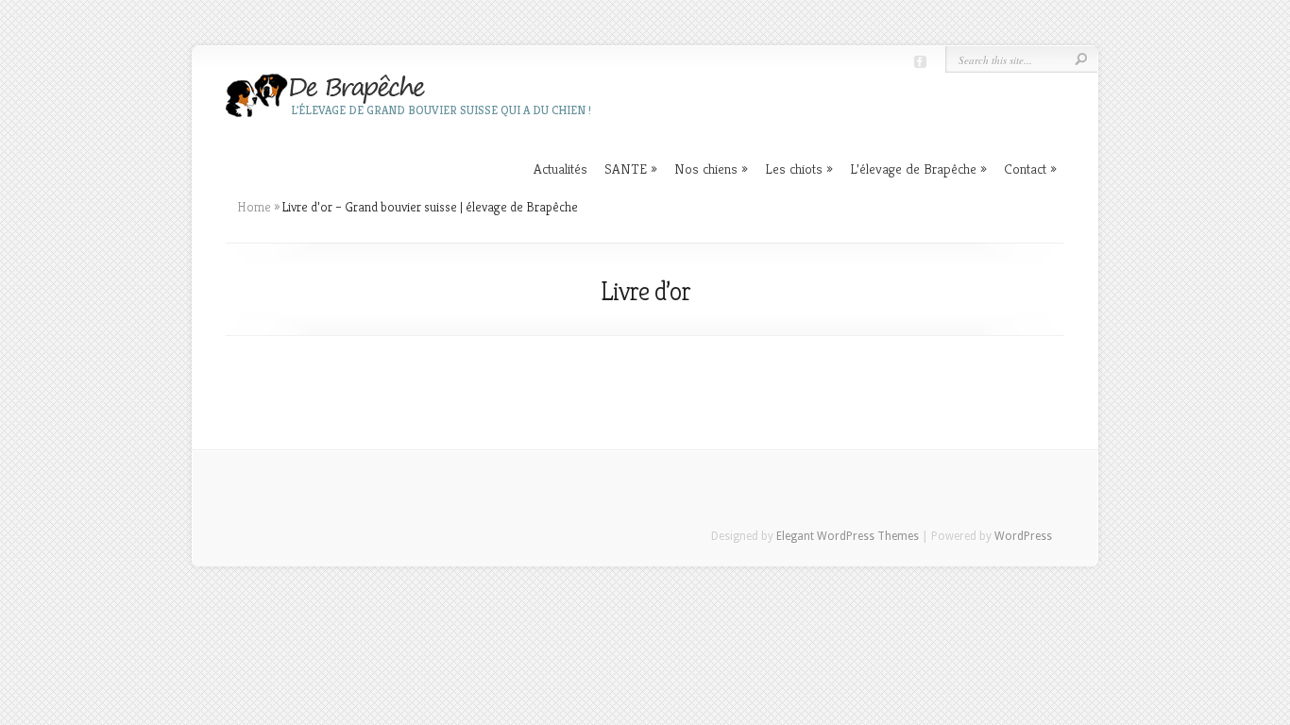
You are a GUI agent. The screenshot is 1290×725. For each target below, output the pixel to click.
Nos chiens (711, 168)
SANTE (630, 168)
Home (254, 206)
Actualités (560, 168)
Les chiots (799, 168)
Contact (1030, 168)
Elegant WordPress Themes (847, 536)
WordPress (1023, 536)
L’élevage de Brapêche (918, 168)
